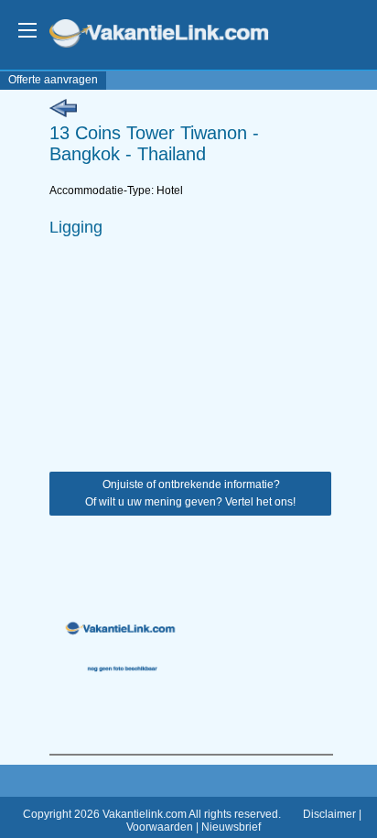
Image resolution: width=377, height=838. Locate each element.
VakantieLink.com (171, 35)
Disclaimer (329, 814)
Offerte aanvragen (53, 79)
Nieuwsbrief (231, 827)
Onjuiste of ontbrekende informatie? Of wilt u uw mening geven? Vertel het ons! (190, 493)
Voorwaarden (159, 827)
